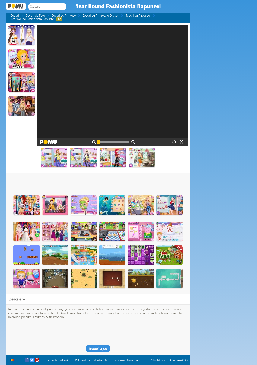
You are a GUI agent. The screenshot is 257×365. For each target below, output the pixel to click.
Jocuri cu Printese (64, 15)
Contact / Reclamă (57, 360)
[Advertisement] (98, 183)
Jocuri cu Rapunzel (138, 15)
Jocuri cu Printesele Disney (101, 15)
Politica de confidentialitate (91, 360)
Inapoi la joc (98, 349)
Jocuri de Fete (35, 15)
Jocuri (15, 15)
